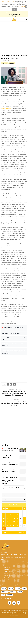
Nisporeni (4, 588)
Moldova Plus (4, 591)
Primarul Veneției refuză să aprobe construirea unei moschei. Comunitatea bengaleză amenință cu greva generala (14, 351)
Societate (11, 63)
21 (17, 522)
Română (6, 13)
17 (3, 522)
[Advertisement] (14, 38)
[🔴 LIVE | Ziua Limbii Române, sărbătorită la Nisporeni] (23, 450)
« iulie (4, 532)
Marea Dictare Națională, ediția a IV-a (11, 333)
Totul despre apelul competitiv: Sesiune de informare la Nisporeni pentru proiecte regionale (14, 393)
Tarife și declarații (8, 571)
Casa (3, 594)
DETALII (14, 9)
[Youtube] (18, 603)
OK (26, 7)
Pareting (20, 591)
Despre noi (11, 13)
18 (7, 522)
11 (7, 518)
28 (17, 525)
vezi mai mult (21, 6)
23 (24, 522)
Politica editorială (8, 576)
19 (10, 522)
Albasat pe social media (14, 14)
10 (3, 518)
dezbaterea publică (6, 108)
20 (14, 522)
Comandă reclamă (9, 578)
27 (14, 525)
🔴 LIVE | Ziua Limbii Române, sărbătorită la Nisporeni (12, 328)
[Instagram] (14, 603)
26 (10, 525)
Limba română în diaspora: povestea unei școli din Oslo (13, 338)
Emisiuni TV (12, 591)
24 (3, 525)
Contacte (17, 13)
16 (24, 518)
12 (10, 518)
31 (3, 528)
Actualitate (4, 63)
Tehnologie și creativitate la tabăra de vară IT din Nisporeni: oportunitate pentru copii (14, 403)
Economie (18, 588)
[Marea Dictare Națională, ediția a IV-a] (23, 457)
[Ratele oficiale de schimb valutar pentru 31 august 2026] (23, 471)
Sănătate (24, 588)
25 (7, 525)
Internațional (9, 594)
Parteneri (6, 569)
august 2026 (14, 505)
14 (17, 518)
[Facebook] (9, 603)
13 (14, 518)
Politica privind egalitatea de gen (12, 574)
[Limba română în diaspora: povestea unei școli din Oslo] (23, 464)
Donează (22, 13)
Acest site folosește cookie (8, 1)
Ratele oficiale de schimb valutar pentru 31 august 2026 (12, 344)
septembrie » (21, 532)
